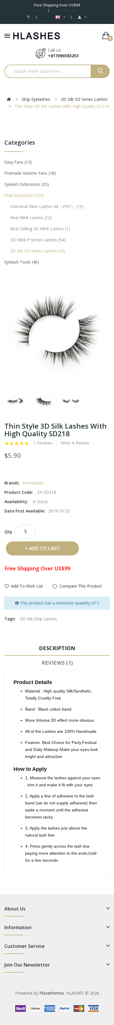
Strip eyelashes (36, 99)
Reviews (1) (57, 662)
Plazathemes (51, 993)
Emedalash (33, 483)
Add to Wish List (27, 586)
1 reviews (43, 443)
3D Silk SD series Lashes (84, 99)
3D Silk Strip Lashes (38, 618)
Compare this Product (80, 586)
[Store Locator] (29, 17)
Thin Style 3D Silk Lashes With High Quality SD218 (62, 106)
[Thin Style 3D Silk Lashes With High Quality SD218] (15, 402)
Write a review (75, 443)
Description (57, 648)
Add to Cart (44, 548)
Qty (8, 531)
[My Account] (82, 17)
